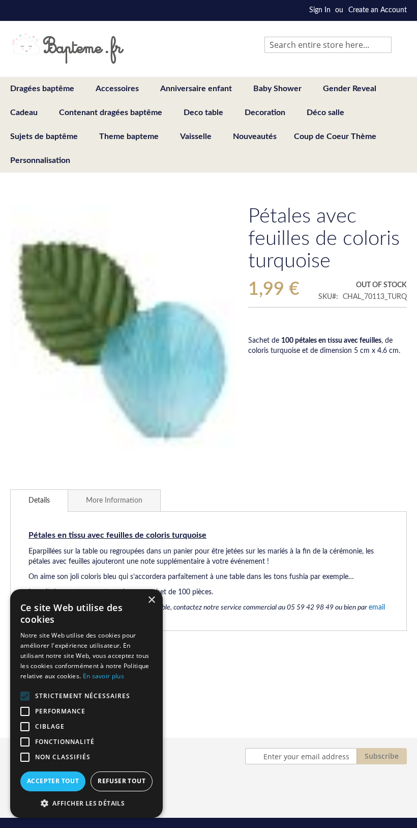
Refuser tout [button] (121, 781)
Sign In (320, 10)
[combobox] (328, 45)
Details (39, 500)
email (377, 607)
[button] (86, 803)
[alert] (86, 703)
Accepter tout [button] (53, 781)
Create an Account (377, 10)
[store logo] (68, 48)
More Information (114, 500)
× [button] (151, 600)
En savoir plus (103, 676)
